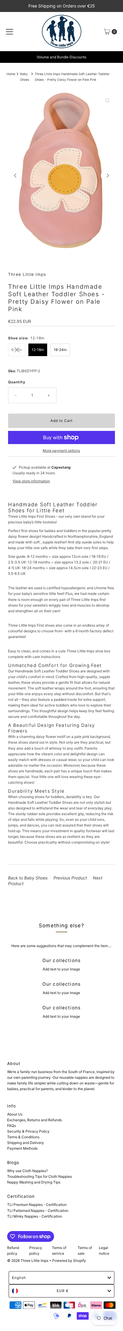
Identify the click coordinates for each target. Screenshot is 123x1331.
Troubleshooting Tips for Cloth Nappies (39, 1176)
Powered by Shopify (69, 1260)
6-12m (16, 349)
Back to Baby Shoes (27, 877)
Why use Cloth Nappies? (27, 1171)
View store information (31, 481)
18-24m (60, 349)
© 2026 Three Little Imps (27, 1260)
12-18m (38, 349)
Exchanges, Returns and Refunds (34, 1120)
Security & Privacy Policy (28, 1131)
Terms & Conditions (23, 1137)
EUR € (63, 1291)
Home (11, 74)
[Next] (107, 175)
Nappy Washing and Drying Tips (33, 1182)
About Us (14, 1114)
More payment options (61, 450)
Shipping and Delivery (25, 1142)
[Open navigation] (9, 32)
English (19, 1277)
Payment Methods (22, 1148)
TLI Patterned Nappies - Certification (37, 1210)
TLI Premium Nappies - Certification (37, 1204)
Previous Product (70, 877)
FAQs (11, 1125)
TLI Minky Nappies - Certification (34, 1216)
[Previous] (15, 175)
